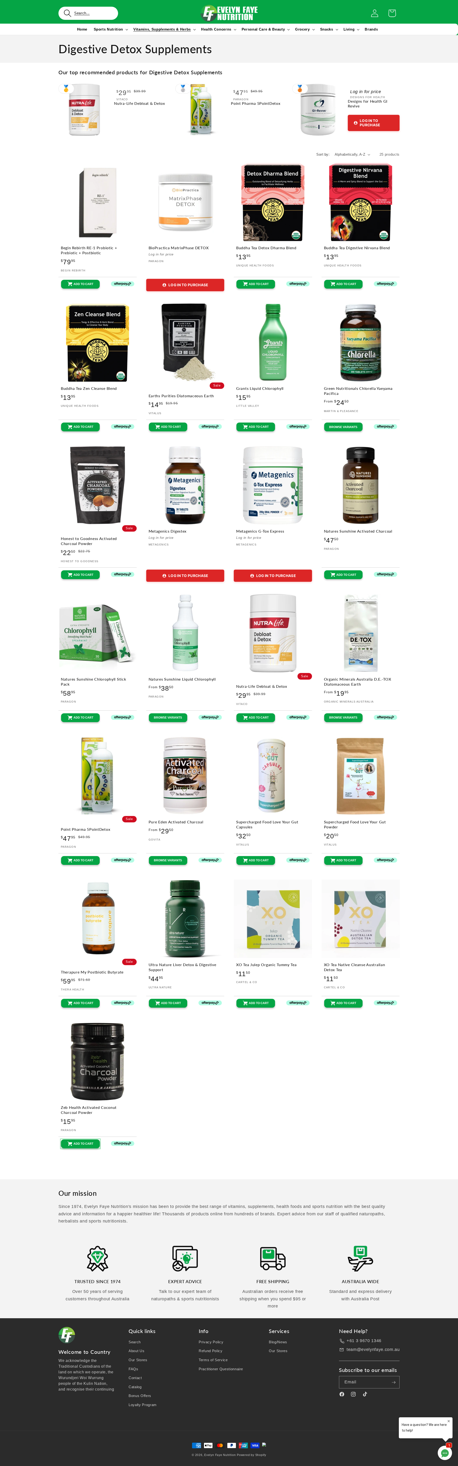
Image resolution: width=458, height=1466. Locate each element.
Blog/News (278, 1342)
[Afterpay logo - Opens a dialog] (118, 284)
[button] (88, 13)
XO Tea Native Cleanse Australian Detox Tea (354, 967)
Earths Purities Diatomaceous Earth (181, 396)
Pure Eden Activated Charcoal (176, 822)
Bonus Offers (140, 1396)
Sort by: (322, 154)
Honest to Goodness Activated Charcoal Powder (89, 541)
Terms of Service (213, 1360)
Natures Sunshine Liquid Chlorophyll (182, 679)
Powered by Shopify (251, 1455)
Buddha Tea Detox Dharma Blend (266, 248)
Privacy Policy (211, 1342)
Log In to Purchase (370, 122)
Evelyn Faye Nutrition (220, 1455)
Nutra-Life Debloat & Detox (139, 103)
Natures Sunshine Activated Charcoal (358, 531)
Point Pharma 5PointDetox (255, 103)
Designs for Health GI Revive (368, 103)
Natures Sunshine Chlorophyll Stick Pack (93, 681)
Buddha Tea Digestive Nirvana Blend (357, 248)
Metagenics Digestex (168, 531)
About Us (136, 1351)
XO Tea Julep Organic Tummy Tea (266, 965)
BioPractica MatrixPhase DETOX (179, 248)
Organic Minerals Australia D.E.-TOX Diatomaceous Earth (357, 681)
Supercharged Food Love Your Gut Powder (355, 824)
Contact (135, 1378)
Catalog (135, 1387)
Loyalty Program (143, 1405)
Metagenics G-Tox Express (260, 531)
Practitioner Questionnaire (221, 1369)
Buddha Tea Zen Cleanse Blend (89, 388)
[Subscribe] (393, 1382)
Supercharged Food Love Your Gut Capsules (267, 824)
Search (135, 1342)
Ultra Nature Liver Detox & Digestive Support (182, 967)
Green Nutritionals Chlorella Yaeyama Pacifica (358, 391)
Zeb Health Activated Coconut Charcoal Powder (89, 1110)
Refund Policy (211, 1351)
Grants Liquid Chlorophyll (260, 388)
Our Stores (138, 1360)
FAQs (133, 1369)
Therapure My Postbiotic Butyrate (92, 972)
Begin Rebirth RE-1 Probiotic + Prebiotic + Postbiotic (89, 250)
